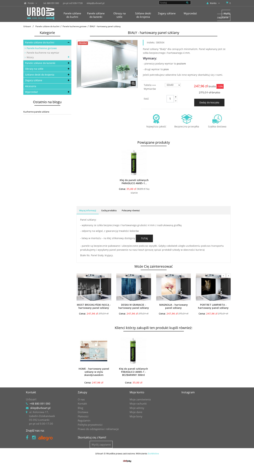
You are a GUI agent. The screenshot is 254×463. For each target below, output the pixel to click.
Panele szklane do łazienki (40, 63)
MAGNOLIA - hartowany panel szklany (173, 306)
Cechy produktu (109, 210)
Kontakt (82, 403)
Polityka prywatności (90, 424)
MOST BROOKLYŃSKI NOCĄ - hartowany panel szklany (94, 306)
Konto (213, 3)
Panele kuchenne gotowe (41, 48)
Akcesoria (30, 86)
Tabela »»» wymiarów (150, 86)
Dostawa (83, 412)
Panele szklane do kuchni (39, 42)
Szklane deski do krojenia (39, 74)
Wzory (30, 57)
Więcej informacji (87, 210)
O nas (81, 399)
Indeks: (151, 42)
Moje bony (136, 416)
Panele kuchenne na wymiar (42, 52)
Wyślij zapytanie (223, 15)
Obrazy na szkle (34, 68)
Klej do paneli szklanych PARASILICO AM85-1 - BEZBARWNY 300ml (133, 372)
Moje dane (136, 412)
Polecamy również (131, 210)
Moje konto (137, 392)
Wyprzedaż (31, 92)
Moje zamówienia (140, 399)
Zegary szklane (33, 80)
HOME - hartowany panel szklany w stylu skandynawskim (94, 372)
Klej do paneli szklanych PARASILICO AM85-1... (134, 182)
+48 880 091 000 (40, 403)
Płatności (83, 416)
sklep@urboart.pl (40, 408)
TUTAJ (144, 238)
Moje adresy (137, 408)
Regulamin (84, 420)
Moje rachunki (138, 403)
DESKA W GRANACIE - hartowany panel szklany (133, 306)
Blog (80, 408)
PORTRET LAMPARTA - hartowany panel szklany (213, 306)
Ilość (146, 98)
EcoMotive (153, 453)
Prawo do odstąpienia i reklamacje (98, 429)
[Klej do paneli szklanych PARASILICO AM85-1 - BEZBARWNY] (134, 163)
